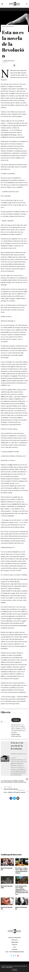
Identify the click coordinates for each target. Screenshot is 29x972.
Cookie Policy (9, 967)
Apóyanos (14, 949)
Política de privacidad (14, 937)
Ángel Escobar (8, 780)
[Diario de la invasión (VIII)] (7, 880)
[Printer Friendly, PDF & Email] (27, 779)
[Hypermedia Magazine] (14, 3)
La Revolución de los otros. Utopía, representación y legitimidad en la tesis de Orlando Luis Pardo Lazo (21, 890)
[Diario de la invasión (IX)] (7, 862)
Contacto (14, 944)
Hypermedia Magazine (18, 780)
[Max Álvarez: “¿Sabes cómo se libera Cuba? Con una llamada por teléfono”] (21, 862)
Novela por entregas (8, 26)
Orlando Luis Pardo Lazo (9, 60)
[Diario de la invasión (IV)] (21, 901)
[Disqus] (14, 826)
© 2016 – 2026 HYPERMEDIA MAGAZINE (14, 951)
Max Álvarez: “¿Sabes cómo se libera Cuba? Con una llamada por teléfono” (21, 870)
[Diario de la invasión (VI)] (7, 901)
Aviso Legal (14, 940)
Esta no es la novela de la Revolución (17, 745)
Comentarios (14, 942)
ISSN (14, 947)
